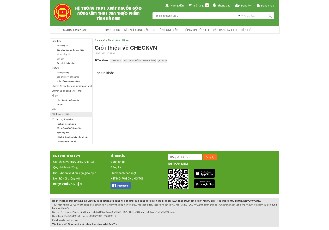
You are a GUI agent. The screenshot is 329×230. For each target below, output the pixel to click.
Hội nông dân (63, 133)
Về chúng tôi (62, 46)
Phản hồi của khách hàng (68, 81)
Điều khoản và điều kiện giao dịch (74, 173)
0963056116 (110, 216)
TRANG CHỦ (112, 30)
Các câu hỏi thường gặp (68, 100)
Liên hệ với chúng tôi (66, 178)
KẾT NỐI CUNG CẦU (136, 30)
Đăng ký (116, 167)
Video (54, 109)
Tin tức (55, 68)
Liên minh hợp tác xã (66, 141)
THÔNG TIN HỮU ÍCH (195, 30)
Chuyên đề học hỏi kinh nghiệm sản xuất (72, 86)
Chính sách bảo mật (123, 173)
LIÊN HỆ (246, 30)
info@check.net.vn (68, 220)
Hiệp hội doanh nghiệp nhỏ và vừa (72, 137)
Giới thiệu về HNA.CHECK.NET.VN (74, 162)
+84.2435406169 (72, 216)
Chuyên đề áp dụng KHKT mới (67, 91)
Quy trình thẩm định (66, 63)
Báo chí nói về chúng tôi (68, 77)
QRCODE (162, 60)
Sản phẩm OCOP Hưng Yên (69, 128)
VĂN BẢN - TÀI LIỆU (225, 30)
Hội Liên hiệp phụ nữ (66, 124)
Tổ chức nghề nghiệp (62, 119)
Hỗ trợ (55, 95)
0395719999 (96, 216)
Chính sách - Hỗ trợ (61, 114)
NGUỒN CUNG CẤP (165, 30)
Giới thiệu (56, 41)
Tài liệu (60, 105)
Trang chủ (100, 40)
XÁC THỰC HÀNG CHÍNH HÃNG (139, 60)
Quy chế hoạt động (65, 167)
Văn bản (60, 59)
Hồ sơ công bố (63, 54)
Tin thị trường (63, 73)
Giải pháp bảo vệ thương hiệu (70, 50)
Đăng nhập (118, 162)
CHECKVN (116, 60)
